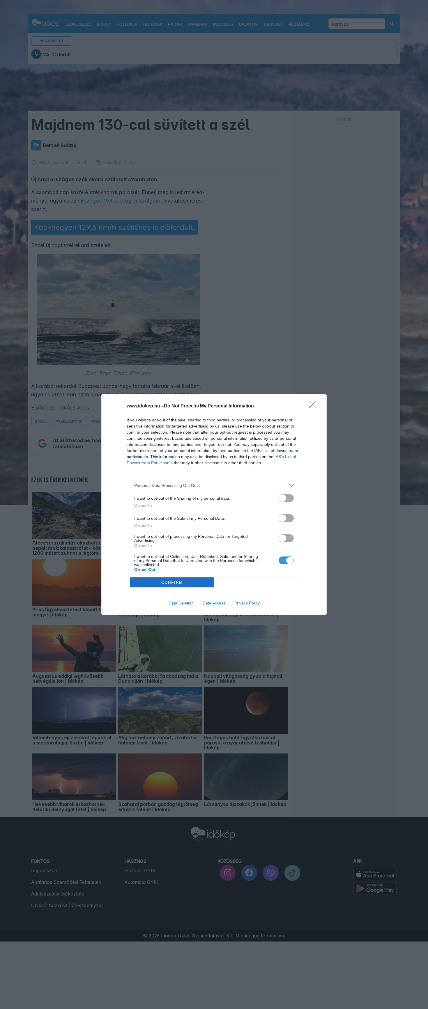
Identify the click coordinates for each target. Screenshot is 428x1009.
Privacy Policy (247, 603)
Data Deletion (181, 603)
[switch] (286, 498)
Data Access (214, 603)
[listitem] (214, 485)
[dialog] (214, 504)
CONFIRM (172, 582)
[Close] (314, 406)
